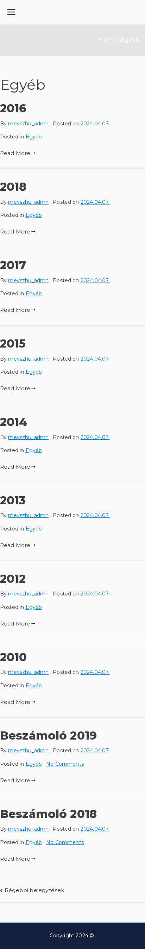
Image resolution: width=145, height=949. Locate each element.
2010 (13, 657)
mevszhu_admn (28, 123)
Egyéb (34, 137)
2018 (13, 187)
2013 (13, 500)
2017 (13, 265)
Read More (15, 153)
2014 (13, 422)
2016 (13, 108)
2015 (13, 343)
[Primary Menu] (11, 12)
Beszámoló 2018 (48, 814)
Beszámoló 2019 (48, 735)
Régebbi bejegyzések (34, 890)
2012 (13, 579)
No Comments (65, 764)
